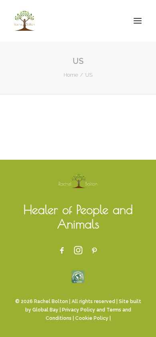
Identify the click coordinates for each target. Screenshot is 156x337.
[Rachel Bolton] (24, 21)
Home (71, 75)
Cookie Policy (91, 318)
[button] (137, 21)
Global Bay (45, 310)
